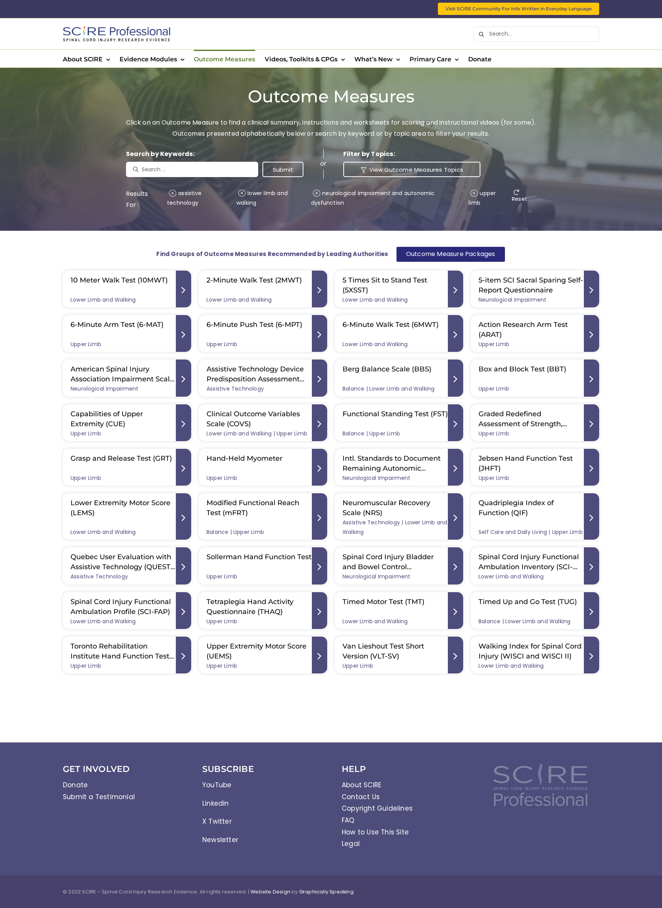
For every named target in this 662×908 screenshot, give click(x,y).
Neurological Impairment (512, 300)
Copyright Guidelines (377, 808)
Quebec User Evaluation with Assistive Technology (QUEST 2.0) (120, 567)
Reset (519, 199)
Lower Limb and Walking (103, 300)
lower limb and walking (262, 198)
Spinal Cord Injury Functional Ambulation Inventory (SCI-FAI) (528, 567)
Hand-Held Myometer (244, 458)
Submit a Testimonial (99, 796)
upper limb (482, 198)
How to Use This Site (375, 832)
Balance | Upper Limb (371, 433)
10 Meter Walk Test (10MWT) (119, 280)
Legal (351, 843)
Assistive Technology (235, 388)
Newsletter (220, 839)
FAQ (348, 820)
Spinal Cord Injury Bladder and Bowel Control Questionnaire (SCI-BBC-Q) (389, 567)
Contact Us (361, 796)
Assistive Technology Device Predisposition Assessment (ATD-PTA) (255, 379)
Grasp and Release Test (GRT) (121, 458)
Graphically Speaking (326, 891)
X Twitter (217, 821)
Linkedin (215, 803)
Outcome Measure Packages (450, 254)
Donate (75, 785)
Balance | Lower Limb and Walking (388, 388)
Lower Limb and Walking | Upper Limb (256, 433)
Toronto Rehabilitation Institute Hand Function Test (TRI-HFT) (119, 656)
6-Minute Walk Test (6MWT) (390, 324)
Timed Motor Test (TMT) (383, 602)
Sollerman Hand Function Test (258, 557)
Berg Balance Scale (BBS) (386, 369)
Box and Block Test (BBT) (522, 369)
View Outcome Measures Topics (416, 170)
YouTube (216, 785)
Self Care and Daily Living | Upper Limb (530, 532)
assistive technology (184, 198)
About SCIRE (361, 785)
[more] (183, 289)
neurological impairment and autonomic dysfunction (373, 198)
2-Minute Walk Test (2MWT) (254, 280)
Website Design (270, 891)
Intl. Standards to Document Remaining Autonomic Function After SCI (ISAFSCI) (391, 468)
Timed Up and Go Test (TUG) (527, 602)
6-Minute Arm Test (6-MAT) (117, 324)
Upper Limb (85, 344)
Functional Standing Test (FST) (395, 414)
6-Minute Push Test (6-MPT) (254, 324)
